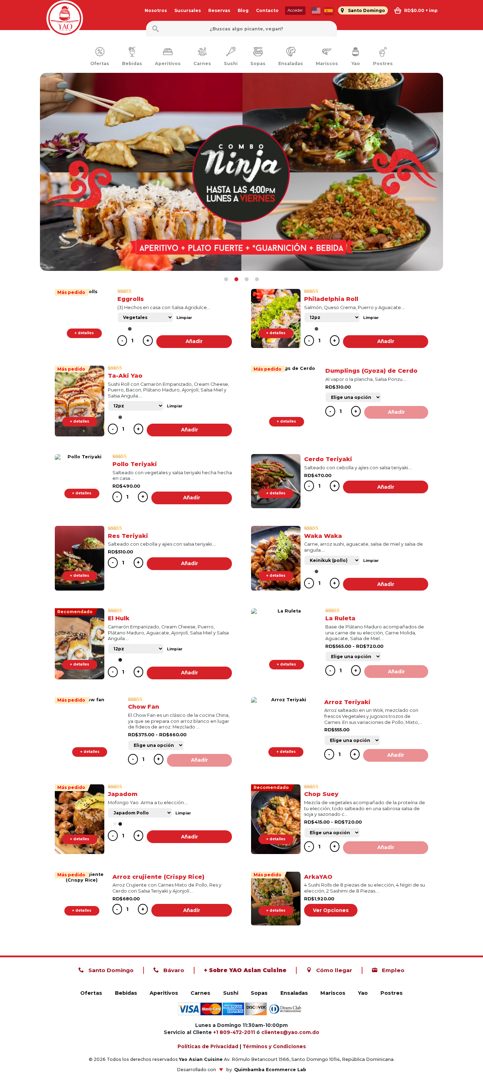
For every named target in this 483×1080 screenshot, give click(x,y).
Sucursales (187, 10)
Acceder (295, 10)
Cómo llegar (333, 970)
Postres (391, 993)
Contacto (267, 10)
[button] (226, 279)
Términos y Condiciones (274, 1046)
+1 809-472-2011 (234, 1032)
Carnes (200, 993)
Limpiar (184, 317)
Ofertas (91, 993)
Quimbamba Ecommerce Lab (270, 1069)
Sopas (259, 993)
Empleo (392, 970)
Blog (243, 10)
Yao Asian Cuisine (201, 1059)
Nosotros (156, 10)
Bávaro (173, 970)
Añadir (194, 341)
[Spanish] (328, 10)
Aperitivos (164, 993)
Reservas (219, 10)
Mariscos (332, 993)
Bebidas (126, 993)
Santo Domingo (110, 970)
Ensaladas (294, 993)
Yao (363, 993)
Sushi (230, 993)
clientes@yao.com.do (290, 1032)
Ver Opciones (331, 910)
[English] (316, 10)
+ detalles (84, 333)
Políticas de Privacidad (208, 1046)
